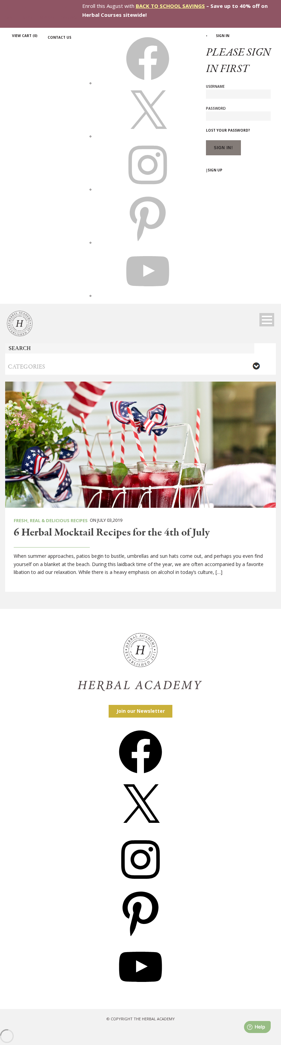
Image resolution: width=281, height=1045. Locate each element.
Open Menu (266, 319)
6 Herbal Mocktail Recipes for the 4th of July (112, 532)
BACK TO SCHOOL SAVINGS (170, 5)
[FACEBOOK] (147, 83)
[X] (147, 136)
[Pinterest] (140, 937)
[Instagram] (140, 883)
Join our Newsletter (141, 711)
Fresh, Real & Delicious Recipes (51, 520)
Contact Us (59, 37)
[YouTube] (140, 990)
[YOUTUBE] (147, 295)
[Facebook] (140, 775)
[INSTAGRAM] (147, 189)
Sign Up (215, 170)
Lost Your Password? (228, 130)
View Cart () (24, 35)
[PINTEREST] (147, 242)
